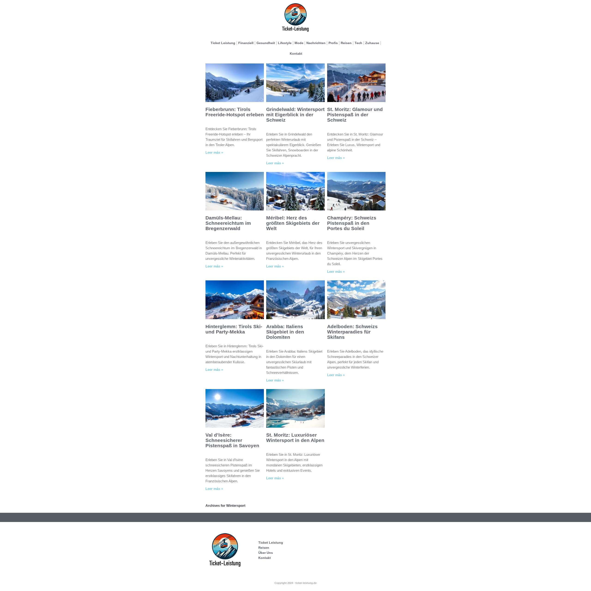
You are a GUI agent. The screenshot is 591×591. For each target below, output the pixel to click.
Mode (299, 43)
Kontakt (296, 53)
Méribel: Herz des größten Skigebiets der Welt (293, 223)
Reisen (346, 43)
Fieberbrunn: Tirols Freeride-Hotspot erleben (234, 112)
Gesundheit (265, 43)
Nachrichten (316, 43)
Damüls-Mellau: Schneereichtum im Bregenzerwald (228, 223)
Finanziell (245, 43)
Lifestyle (285, 43)
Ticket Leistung (223, 43)
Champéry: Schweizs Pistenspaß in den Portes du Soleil (351, 223)
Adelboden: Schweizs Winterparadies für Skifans (352, 332)
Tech (358, 43)
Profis (333, 43)
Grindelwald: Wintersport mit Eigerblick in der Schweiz (295, 115)
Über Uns (265, 553)
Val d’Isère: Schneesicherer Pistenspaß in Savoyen (232, 440)
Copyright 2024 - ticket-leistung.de (295, 583)
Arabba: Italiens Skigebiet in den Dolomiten (285, 332)
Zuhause (372, 43)
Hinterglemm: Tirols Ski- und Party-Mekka (233, 329)
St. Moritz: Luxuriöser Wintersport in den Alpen (295, 437)
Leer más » (214, 152)
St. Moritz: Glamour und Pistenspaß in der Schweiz (355, 115)
